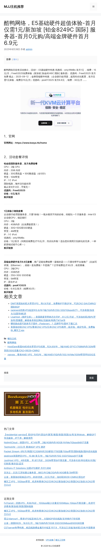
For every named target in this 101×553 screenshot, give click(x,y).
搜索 (6, 372)
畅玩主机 (11, 338)
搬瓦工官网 (60, 540)
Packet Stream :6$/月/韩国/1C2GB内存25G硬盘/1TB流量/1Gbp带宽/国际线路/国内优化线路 (50, 451)
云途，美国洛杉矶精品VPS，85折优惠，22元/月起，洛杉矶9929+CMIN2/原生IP (44, 477)
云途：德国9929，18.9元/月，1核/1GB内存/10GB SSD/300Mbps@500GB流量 (44, 523)
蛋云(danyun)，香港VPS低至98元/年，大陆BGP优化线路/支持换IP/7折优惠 (42, 518)
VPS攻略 (50, 540)
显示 (15, 59)
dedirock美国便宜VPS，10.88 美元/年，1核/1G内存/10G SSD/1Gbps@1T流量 (43, 456)
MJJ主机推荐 (14, 7)
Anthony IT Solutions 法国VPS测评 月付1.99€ (27, 468)
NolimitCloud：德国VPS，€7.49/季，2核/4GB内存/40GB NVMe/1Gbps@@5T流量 (46, 442)
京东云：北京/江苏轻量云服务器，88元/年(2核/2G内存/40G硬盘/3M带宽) (41, 472)
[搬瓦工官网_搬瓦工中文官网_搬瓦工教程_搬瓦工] (22, 415)
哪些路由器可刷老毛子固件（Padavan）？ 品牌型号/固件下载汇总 (44, 323)
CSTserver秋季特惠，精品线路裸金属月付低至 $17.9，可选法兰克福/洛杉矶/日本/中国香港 (49, 527)
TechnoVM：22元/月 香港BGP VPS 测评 (24, 447)
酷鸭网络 (11, 342)
